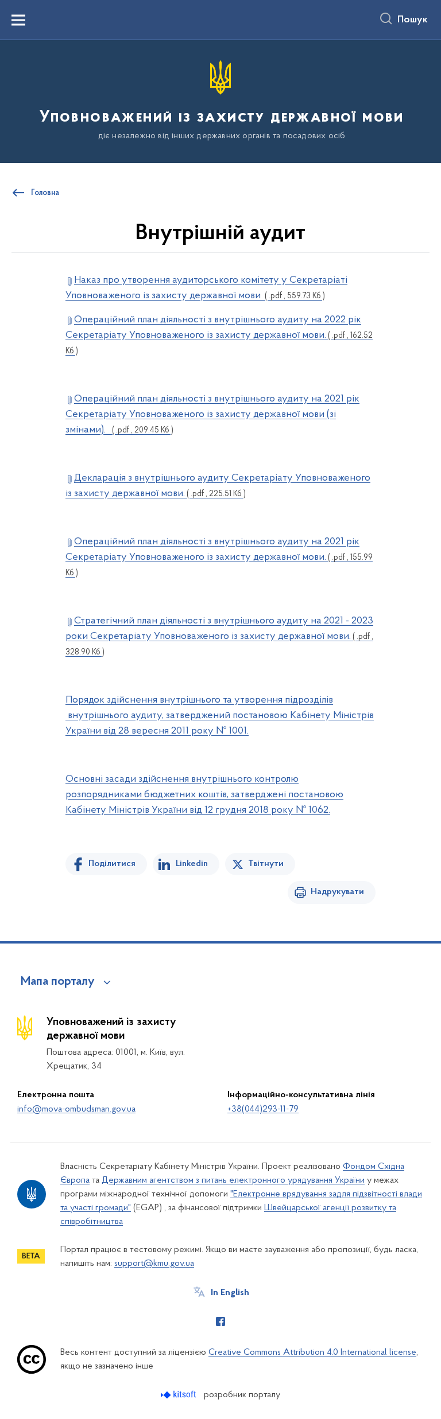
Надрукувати (337, 891)
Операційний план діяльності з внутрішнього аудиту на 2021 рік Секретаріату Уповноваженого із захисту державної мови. (219, 557)
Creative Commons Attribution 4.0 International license (312, 1352)
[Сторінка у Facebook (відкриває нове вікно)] (220, 1321)
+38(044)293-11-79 (263, 1109)
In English (230, 1292)
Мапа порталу (58, 982)
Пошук (412, 20)
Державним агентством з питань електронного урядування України (233, 1180)
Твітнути (266, 863)
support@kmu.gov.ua (154, 1263)
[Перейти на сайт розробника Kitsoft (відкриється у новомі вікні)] (179, 1394)
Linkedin (192, 863)
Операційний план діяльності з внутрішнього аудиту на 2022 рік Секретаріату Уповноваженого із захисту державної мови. (219, 335)
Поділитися (112, 863)
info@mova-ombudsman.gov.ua (76, 1109)
